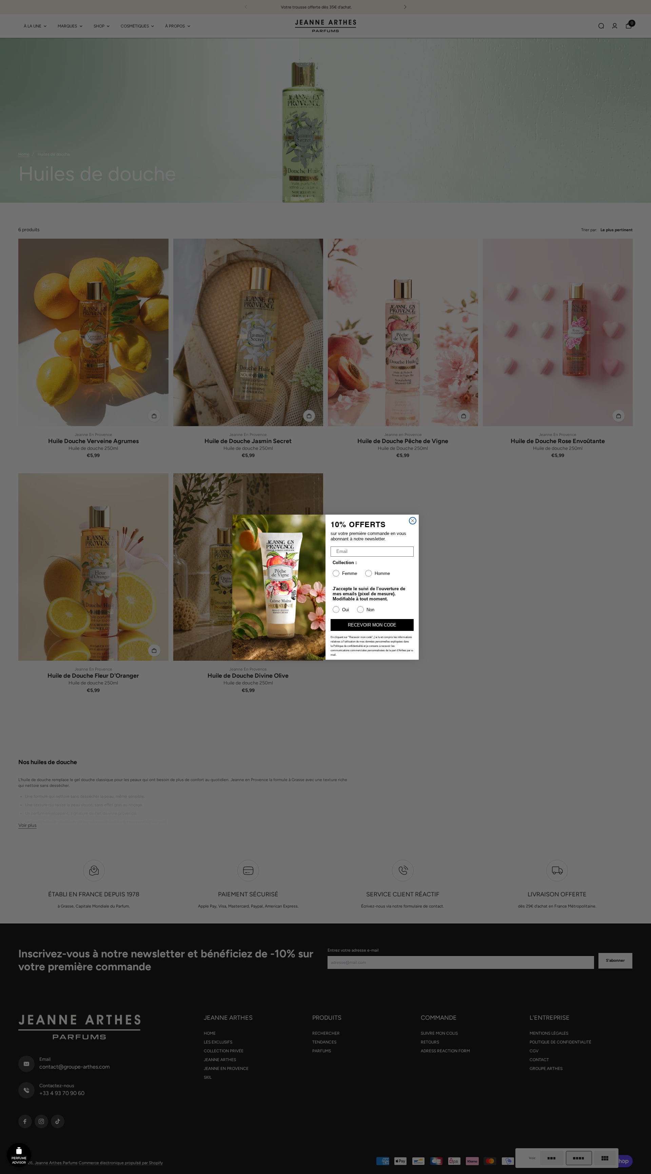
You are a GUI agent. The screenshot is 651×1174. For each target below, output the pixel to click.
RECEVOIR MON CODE (372, 625)
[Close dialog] (412, 520)
